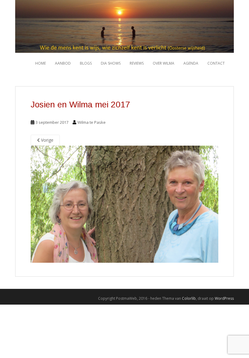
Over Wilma (163, 63)
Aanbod (63, 63)
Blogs (86, 63)
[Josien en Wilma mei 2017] (124, 203)
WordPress (224, 298)
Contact (216, 63)
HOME (40, 63)
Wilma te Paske (91, 122)
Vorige (46, 140)
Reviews (137, 63)
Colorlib (189, 298)
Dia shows (111, 63)
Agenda (190, 63)
